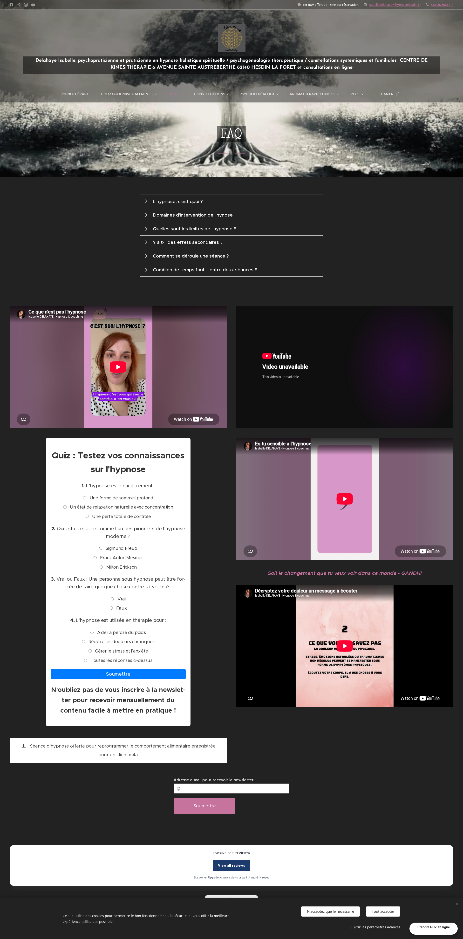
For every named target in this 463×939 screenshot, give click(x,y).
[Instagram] (26, 5)
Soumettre (118, 674)
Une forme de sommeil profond (121, 498)
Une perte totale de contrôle (121, 516)
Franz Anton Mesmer (121, 557)
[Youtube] (33, 5)
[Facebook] (11, 5)
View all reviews (231, 865)
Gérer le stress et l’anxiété (121, 651)
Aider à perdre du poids (121, 632)
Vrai (120, 599)
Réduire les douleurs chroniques (121, 641)
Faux (121, 608)
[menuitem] (78, 94)
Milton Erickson (121, 567)
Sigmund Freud (121, 548)
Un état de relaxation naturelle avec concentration (121, 507)
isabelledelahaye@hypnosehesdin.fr (395, 4)
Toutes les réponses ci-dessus (120, 660)
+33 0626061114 (442, 4)
